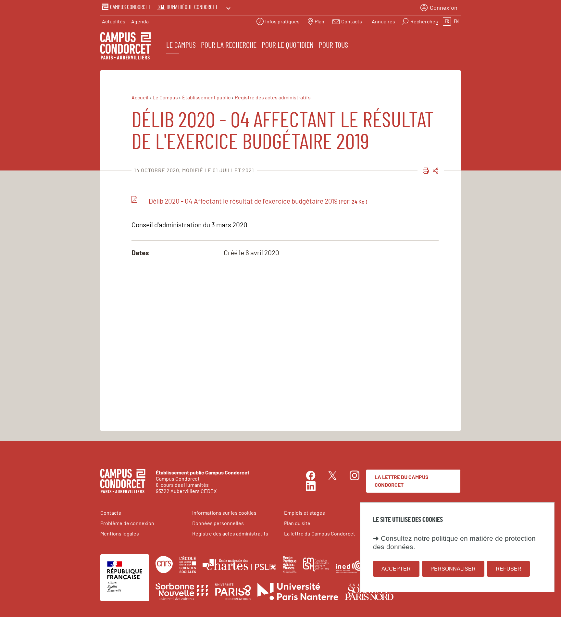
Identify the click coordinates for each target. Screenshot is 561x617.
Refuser (508, 568)
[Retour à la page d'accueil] (125, 46)
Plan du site (297, 523)
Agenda (140, 21)
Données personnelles (218, 523)
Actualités (113, 21)
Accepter (396, 568)
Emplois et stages (304, 513)
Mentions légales (119, 533)
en (456, 21)
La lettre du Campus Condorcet (402, 481)
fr (447, 21)
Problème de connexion (127, 523)
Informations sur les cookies (224, 513)
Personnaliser (453, 568)
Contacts (110, 513)
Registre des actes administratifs (230, 533)
